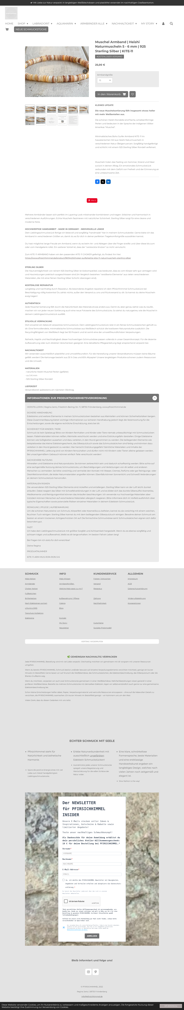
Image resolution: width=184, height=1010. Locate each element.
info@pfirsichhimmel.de (92, 996)
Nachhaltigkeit (100, 603)
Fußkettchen (30, 593)
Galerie (62, 603)
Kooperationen (134, 603)
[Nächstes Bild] (85, 71)
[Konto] (163, 23)
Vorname (66, 849)
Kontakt (62, 618)
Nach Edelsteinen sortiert (36, 603)
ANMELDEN (92, 936)
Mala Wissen (64, 579)
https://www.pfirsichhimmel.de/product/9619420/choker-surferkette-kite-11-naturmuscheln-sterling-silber (78, 258)
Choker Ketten (31, 589)
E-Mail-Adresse (70, 869)
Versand (97, 584)
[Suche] (171, 23)
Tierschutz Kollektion (34, 613)
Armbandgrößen (66, 584)
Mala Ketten (30, 579)
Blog (61, 608)
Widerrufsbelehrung (137, 598)
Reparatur (98, 589)
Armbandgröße (105, 75)
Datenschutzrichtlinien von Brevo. (77, 929)
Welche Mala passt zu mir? (71, 589)
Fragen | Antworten (102, 579)
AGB (130, 584)
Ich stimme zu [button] (171, 1006)
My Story (63, 623)
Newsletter (64, 628)
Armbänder (30, 584)
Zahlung (97, 598)
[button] (30, 109)
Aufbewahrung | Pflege (69, 598)
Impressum (133, 579)
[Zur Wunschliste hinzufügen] (132, 94)
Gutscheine (98, 623)
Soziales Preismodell (103, 628)
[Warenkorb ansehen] (7, 29)
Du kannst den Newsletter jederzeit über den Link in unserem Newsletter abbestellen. (84, 892)
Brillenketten (30, 598)
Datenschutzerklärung (137, 589)
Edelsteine (29, 618)
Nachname (66, 859)
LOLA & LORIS (31, 608)
